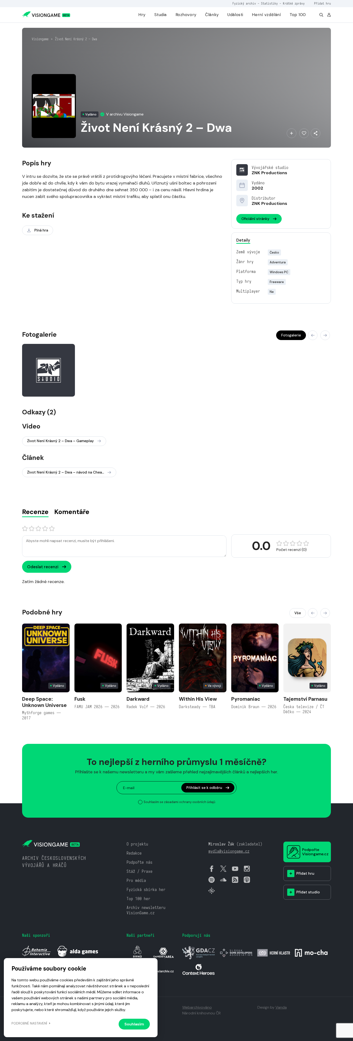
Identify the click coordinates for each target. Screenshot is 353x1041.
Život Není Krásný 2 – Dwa (76, 39)
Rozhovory (186, 14)
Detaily (243, 240)
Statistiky (269, 3)
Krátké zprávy (294, 3)
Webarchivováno (197, 1007)
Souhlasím (134, 1024)
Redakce (134, 853)
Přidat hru (322, 3)
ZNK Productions (269, 173)
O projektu (137, 844)
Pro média (136, 880)
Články (212, 14)
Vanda (281, 1007)
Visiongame (40, 39)
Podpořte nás (139, 862)
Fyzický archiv (244, 3)
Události (235, 14)
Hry (142, 14)
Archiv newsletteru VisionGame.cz (146, 910)
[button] (312, 335)
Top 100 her (138, 898)
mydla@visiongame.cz (229, 851)
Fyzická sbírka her (146, 889)
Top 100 (298, 14)
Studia (160, 14)
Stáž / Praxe (139, 871)
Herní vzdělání (266, 14)
